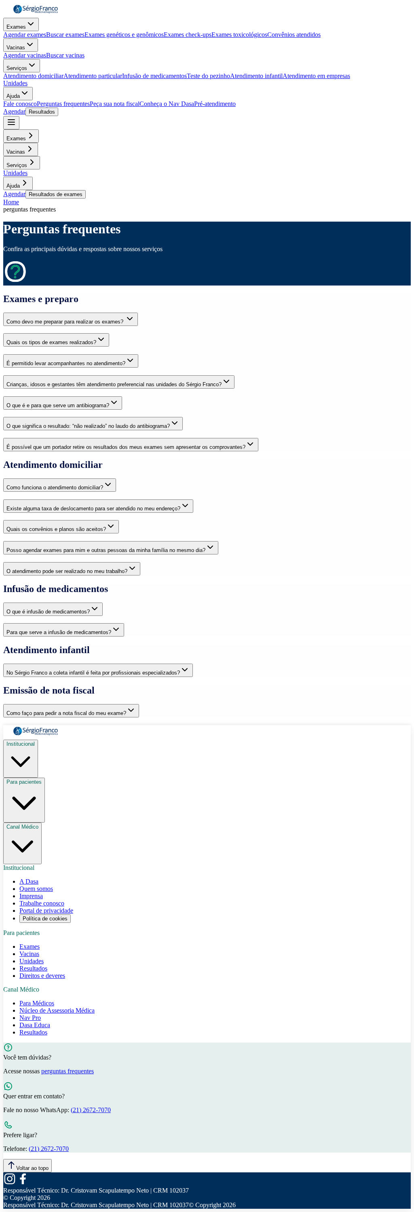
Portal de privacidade (46, 910)
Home (11, 202)
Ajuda (13, 96)
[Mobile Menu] (11, 122)
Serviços (16, 68)
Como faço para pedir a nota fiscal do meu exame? (66, 713)
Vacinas (15, 47)
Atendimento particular (92, 75)
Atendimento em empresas (316, 75)
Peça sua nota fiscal (114, 103)
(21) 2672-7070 (91, 1109)
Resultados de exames (55, 194)
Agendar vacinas (24, 55)
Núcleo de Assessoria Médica (57, 1010)
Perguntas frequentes (63, 103)
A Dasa (28, 881)
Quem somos (36, 888)
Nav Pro (30, 1017)
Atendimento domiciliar (33, 75)
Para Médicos (36, 1003)
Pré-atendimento (215, 103)
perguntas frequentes (67, 1071)
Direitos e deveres (42, 975)
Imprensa (31, 896)
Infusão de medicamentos (154, 75)
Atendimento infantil (256, 75)
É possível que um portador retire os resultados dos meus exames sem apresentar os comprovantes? (125, 447)
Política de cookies (45, 919)
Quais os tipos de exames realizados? (51, 342)
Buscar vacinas (65, 55)
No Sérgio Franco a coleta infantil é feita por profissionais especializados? (93, 673)
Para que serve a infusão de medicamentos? (58, 632)
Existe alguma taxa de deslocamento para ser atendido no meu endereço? (93, 509)
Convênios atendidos (294, 34)
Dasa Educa (34, 1025)
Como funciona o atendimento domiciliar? (54, 487)
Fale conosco (20, 103)
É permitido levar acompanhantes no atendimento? (65, 363)
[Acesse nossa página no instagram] (9, 1183)
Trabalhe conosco (41, 903)
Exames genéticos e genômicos (124, 34)
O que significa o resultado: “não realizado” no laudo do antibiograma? (88, 426)
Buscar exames (65, 34)
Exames (16, 27)
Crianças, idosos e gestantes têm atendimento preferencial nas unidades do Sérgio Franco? (114, 384)
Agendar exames (24, 34)
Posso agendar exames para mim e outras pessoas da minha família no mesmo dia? (105, 550)
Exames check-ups (187, 34)
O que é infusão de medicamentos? (48, 612)
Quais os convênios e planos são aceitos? (56, 529)
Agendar (14, 111)
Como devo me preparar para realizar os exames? (65, 322)
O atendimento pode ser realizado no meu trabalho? (66, 571)
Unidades (15, 83)
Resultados (42, 112)
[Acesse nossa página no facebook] (22, 1183)
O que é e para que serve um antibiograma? (57, 405)
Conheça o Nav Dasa (166, 103)
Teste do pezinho (208, 75)
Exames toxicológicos (239, 34)
